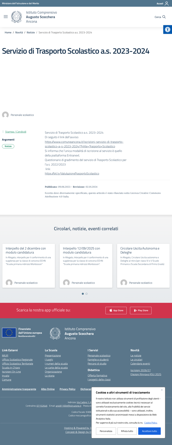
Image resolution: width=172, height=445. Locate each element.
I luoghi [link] (49, 359)
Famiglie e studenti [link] (98, 359)
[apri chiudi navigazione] (6, 17)
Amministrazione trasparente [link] (19, 389)
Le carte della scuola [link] (56, 368)
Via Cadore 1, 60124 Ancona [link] (90, 402)
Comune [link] (6, 380)
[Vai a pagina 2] (86, 294)
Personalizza (106, 431)
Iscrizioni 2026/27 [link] (141, 370)
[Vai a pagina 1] (83, 294)
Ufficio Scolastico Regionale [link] (17, 359)
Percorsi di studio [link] (97, 363)
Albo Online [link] (48, 389)
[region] (128, 412)
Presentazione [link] (53, 355)
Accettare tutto (149, 431)
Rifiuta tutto (127, 431)
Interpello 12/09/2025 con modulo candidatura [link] (81, 250)
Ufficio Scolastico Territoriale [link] (17, 363)
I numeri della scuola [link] (56, 363)
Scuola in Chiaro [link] (11, 368)
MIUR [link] (5, 355)
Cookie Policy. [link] (150, 422)
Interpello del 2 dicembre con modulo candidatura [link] (26, 250)
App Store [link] (118, 310)
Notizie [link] (8, 146)
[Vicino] (162, 390)
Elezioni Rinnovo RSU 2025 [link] (146, 374)
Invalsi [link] (5, 376)
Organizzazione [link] (53, 372)
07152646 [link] (42, 405)
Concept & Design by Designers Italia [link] (86, 432)
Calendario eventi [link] (140, 363)
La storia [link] (49, 376)
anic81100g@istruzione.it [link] (68, 405)
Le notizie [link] (136, 355)
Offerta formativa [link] (97, 375)
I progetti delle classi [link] (99, 379)
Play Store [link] (142, 310)
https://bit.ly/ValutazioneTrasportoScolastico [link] (72, 173)
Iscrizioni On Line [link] (11, 372)
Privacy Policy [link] (67, 389)
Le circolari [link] (136, 359)
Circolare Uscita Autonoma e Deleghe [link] (140, 250)
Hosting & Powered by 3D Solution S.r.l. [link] (86, 428)
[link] (167, 29)
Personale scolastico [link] (99, 355)
